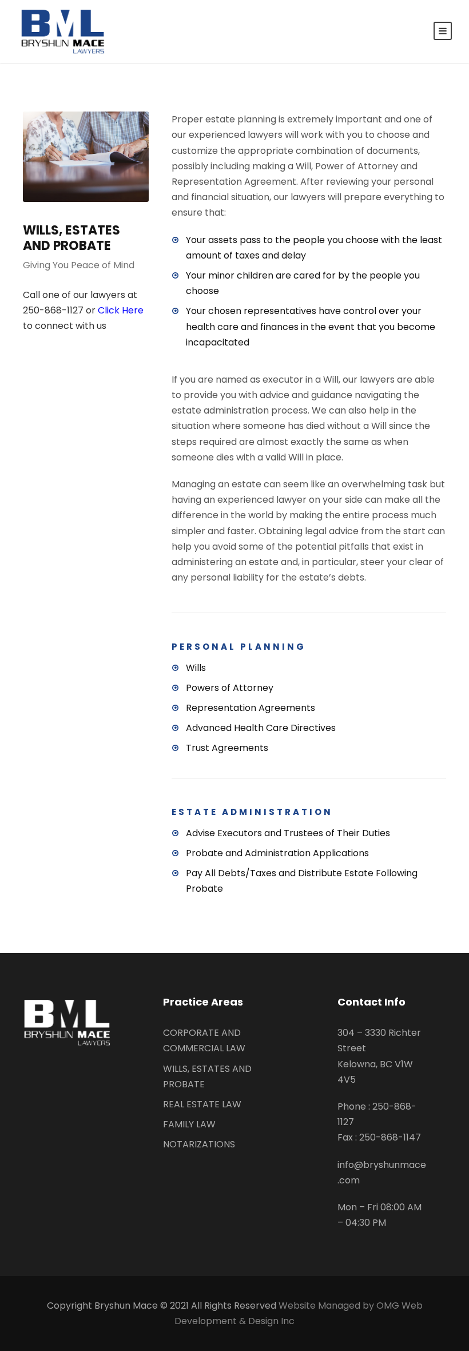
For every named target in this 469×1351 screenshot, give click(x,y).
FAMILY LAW (189, 1124)
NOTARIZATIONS (199, 1144)
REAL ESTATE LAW (202, 1104)
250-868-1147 (390, 1137)
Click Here (121, 310)
